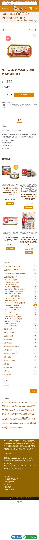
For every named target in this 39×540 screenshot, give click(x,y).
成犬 (25, 413)
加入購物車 (24, 95)
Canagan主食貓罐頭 (11, 284)
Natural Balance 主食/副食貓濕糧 (15, 303)
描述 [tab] (19, 120)
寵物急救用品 (8, 350)
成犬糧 (29, 414)
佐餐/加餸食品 (8, 336)
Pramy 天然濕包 (10, 312)
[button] (34, 35)
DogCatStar (25, 402)
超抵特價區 (7, 374)
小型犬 (9, 414)
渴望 (11, 419)
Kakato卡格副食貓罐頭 (29, 186)
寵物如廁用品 (8, 339)
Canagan (8, 402)
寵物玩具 (7, 371)
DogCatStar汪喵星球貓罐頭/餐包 (15, 289)
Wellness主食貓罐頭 (11, 323)
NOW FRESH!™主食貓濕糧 (13, 307)
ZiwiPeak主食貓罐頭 (7, 184)
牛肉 (32, 419)
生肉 (10, 423)
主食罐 (5, 409)
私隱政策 (8, 487)
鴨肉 (22, 427)
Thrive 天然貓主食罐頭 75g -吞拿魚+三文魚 (10, 239)
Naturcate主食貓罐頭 (11, 105)
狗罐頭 (6, 423)
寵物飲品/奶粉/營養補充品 (12, 346)
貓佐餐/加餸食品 (32, 192)
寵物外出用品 (8, 367)
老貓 (21, 423)
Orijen (9, 406)
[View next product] (35, 30)
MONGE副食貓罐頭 (11, 300)
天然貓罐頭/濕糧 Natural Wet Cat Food (10, 184)
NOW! (30, 402)
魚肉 (19, 428)
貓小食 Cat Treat (9, 332)
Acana (4, 402)
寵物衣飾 (7, 364)
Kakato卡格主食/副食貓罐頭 (28, 184)
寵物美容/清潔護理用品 (11, 353)
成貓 (34, 414)
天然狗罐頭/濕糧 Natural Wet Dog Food (29, 188)
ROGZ (12, 406)
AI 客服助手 (17, 537)
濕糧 (15, 418)
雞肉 (8, 427)
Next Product (30, 30)
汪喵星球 (5, 418)
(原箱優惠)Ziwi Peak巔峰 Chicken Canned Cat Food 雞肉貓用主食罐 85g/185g (10, 191)
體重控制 (14, 428)
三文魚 (32, 405)
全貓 (26, 409)
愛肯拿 (21, 414)
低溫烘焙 (11, 410)
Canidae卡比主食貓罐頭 (12, 287)
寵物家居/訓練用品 (10, 360)
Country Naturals (16, 402)
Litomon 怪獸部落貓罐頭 (12, 296)
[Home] (2, 21)
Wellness (18, 406)
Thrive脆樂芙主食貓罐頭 (8, 232)
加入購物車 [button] (28, 207)
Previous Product (10, 30)
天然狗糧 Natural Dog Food (12, 266)
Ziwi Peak (26, 406)
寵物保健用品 (8, 343)
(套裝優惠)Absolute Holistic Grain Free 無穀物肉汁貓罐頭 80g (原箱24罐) (28, 241)
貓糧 (32, 423)
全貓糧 (31, 410)
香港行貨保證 (9, 482)
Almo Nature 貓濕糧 (11, 280)
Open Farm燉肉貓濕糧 (12, 310)
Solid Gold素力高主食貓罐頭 (13, 316)
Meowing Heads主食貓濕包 (13, 298)
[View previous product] (3, 30)
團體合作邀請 (9, 490)
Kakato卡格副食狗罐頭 (26, 185)
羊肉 (15, 423)
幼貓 (16, 414)
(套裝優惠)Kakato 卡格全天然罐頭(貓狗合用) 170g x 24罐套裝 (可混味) (29, 196)
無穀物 (25, 418)
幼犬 (12, 414)
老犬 (18, 423)
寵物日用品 (7, 357)
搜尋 (33, 391)
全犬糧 (21, 410)
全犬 (16, 409)
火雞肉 (19, 419)
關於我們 (8, 476)
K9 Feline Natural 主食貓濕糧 (14, 291)
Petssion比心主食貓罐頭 (12, 314)
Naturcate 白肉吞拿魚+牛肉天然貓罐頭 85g (23, 21)
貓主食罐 (27, 423)
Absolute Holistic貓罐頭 (26, 232)
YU (22, 406)
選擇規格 (10, 203)
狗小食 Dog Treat (9, 329)
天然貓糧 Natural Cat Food (12, 270)
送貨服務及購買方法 (11, 479)
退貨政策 (8, 484)
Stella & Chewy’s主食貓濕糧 (13, 319)
